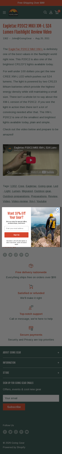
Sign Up (16, 235)
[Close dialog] (57, 209)
